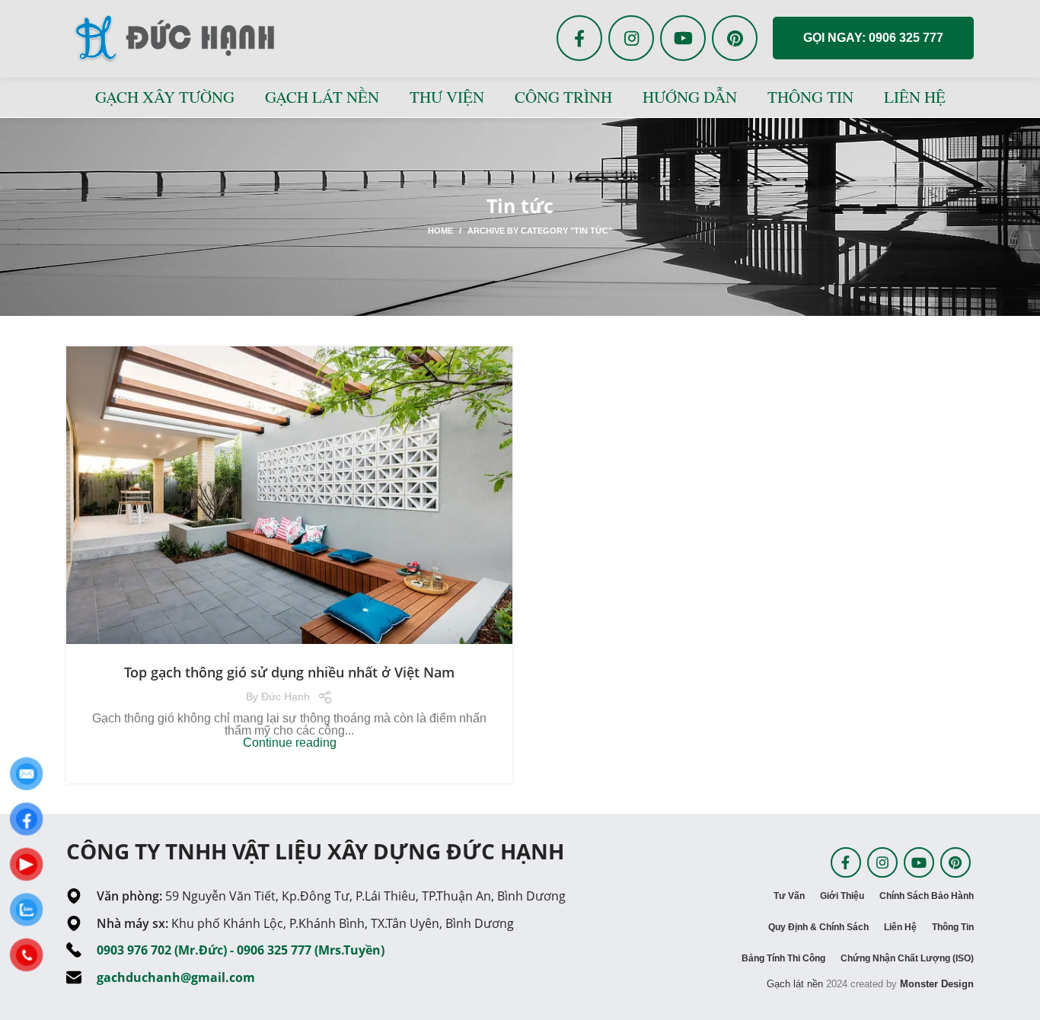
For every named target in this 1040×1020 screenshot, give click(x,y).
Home (440, 230)
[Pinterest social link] (735, 38)
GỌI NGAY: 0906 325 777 (873, 37)
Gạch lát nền (795, 984)
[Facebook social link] (579, 38)
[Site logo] (172, 36)
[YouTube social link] (683, 38)
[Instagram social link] (631, 38)
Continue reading (290, 742)
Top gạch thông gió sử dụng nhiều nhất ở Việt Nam (289, 672)
